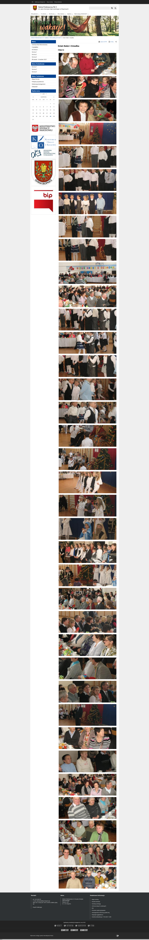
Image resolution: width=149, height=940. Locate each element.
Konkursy (52, 14)
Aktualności (34, 14)
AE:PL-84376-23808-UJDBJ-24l (45, 903)
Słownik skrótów (96, 901)
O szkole (43, 14)
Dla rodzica (61, 14)
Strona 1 (34, 52)
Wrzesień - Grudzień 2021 (39, 59)
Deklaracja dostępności (38, 84)
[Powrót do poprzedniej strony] (116, 42)
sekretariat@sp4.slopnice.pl (43, 901)
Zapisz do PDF (103, 41)
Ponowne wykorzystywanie (98, 910)
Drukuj (112, 41)
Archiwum (35, 49)
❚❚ (33, 33)
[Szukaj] (112, 8)
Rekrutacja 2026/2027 (80, 14)
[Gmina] (43, 185)
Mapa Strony (35, 79)
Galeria (69, 14)
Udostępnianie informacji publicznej (101, 912)
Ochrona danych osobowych (99, 906)
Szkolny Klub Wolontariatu (39, 45)
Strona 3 (34, 57)
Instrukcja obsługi (96, 903)
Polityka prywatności (38, 81)
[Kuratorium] (43, 148)
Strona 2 (34, 54)
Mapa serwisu (95, 899)
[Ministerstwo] (43, 134)
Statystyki (34, 86)
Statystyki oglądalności (97, 914)
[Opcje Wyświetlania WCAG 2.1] (115, 8)
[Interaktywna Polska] (117, 936)
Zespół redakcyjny (37, 907)
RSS (93, 908)
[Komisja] (43, 157)
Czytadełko (35, 47)
